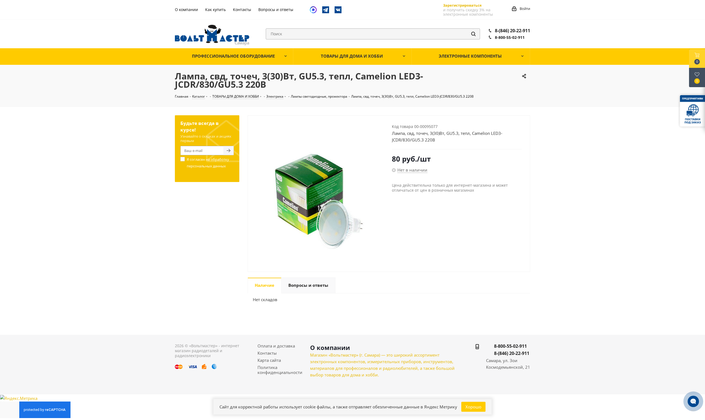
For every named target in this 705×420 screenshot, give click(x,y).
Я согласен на (208, 162)
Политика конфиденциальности (279, 370)
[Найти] (473, 33)
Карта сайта (269, 360)
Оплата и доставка (276, 346)
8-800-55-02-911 (510, 37)
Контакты (267, 353)
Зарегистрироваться (462, 5)
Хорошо (473, 407)
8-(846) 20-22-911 (512, 31)
